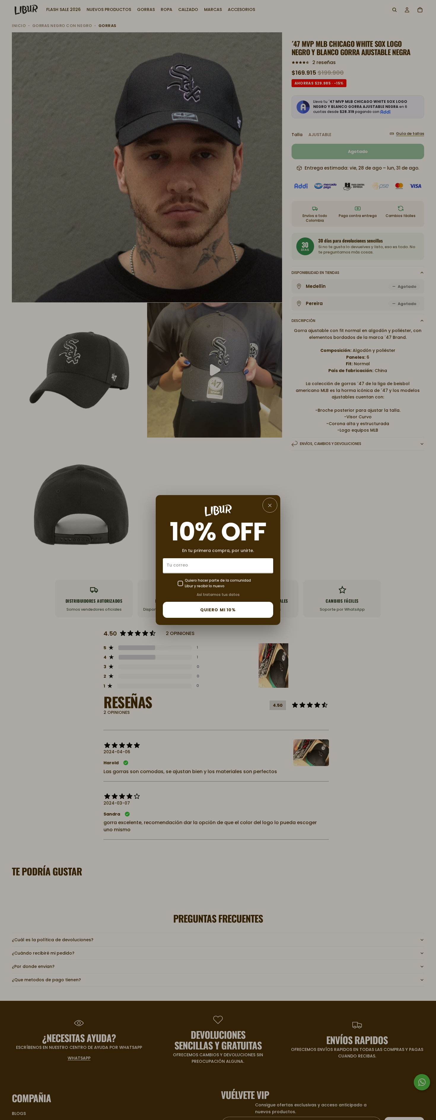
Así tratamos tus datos (218, 594)
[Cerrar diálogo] (269, 505)
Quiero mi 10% (218, 610)
